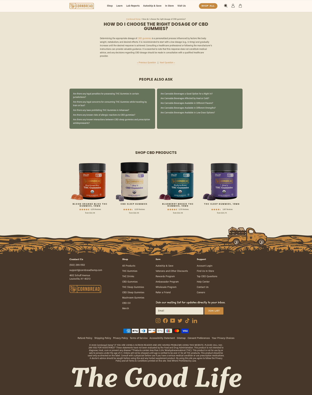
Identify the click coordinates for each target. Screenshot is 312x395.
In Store (169, 6)
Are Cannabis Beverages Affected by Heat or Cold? (185, 99)
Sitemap (181, 338)
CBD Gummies (130, 282)
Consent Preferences (199, 338)
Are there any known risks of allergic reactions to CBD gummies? (104, 115)
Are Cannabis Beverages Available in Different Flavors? (187, 103)
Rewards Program (165, 277)
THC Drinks (128, 277)
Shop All (208, 6)
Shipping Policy (102, 338)
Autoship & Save (152, 6)
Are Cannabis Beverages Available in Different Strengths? (188, 108)
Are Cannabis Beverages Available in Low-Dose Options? (188, 113)
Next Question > (167, 63)
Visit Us (181, 6)
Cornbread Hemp (133, 19)
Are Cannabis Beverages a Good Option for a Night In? (187, 94)
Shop (110, 6)
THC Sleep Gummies (133, 288)
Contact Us (203, 288)
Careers (201, 293)
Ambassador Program (167, 282)
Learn (119, 6)
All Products (128, 266)
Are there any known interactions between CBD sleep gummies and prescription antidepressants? (111, 121)
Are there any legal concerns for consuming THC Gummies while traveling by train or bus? (110, 104)
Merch (125, 309)
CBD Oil (126, 304)
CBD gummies (144, 38)
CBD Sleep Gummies (133, 293)
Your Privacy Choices (223, 338)
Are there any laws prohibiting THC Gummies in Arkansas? (101, 110)
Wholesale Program (166, 288)
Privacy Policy (120, 338)
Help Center (203, 282)
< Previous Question (146, 63)
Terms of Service (139, 338)
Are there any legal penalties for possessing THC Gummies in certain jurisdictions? (106, 96)
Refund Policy (85, 338)
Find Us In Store (205, 272)
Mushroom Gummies (133, 298)
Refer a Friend (163, 293)
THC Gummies (129, 272)
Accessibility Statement (162, 338)
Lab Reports (133, 6)
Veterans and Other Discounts (172, 272)
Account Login (204, 266)
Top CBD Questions (207, 277)
